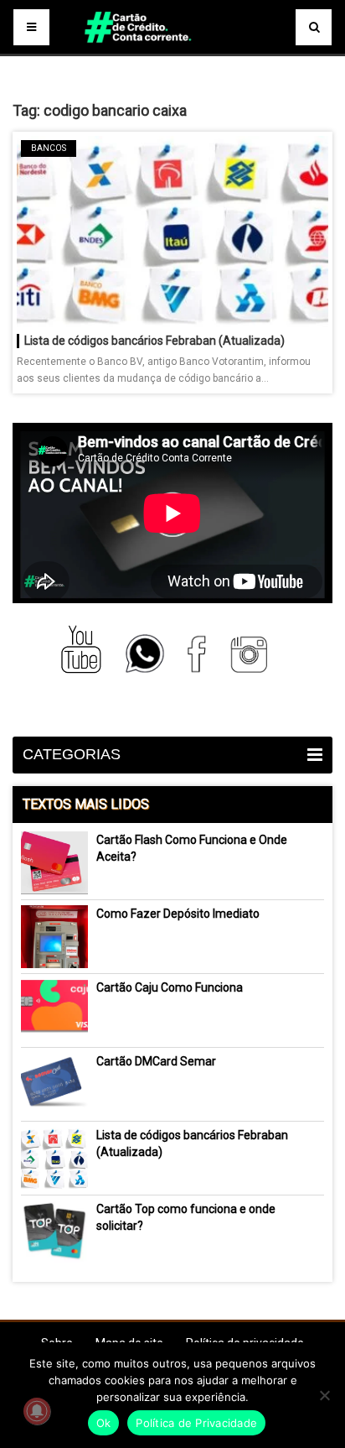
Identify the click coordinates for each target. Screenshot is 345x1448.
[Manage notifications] (36, 1411)
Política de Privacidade (196, 1423)
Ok (103, 1423)
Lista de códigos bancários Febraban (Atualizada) (154, 340)
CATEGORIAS (72, 754)
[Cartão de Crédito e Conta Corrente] (172, 50)
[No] (324, 1395)
